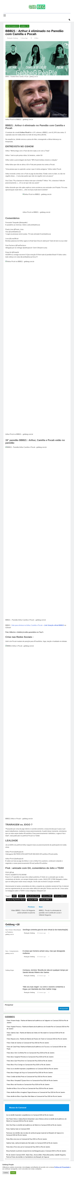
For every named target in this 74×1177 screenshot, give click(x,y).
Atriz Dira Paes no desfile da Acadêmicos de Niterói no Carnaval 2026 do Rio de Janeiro (33, 1125)
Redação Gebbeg (12, 38)
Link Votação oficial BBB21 (54, 625)
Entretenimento (12, 26)
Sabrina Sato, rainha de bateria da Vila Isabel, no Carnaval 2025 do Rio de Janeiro (32, 1143)
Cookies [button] (6, 1172)
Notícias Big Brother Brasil (16, 899)
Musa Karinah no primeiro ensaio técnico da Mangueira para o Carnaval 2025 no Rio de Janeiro (36, 1151)
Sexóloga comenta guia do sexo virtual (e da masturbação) (45, 930)
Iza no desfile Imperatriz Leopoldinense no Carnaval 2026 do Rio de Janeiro (30, 1115)
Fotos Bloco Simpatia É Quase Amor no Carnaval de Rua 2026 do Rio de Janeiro (32, 1080)
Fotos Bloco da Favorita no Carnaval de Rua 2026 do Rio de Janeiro (28, 1084)
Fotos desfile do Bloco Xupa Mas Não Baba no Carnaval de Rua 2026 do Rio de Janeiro (34, 1096)
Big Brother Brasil (33, 896)
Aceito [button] (13, 1172)
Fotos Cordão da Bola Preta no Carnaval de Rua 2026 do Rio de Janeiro (29, 1076)
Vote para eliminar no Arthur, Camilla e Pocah (26, 625)
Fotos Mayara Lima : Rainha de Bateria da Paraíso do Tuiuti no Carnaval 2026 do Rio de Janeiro (37, 1039)
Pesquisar (9, 1005)
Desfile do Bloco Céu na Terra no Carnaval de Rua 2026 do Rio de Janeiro (30, 1088)
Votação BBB (32, 899)
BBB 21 (21, 896)
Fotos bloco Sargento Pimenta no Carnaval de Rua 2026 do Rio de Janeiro (30, 1057)
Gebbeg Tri (24, 26)
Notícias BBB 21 (60, 896)
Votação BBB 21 (45, 899)
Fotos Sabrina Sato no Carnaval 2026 (18, 1129)
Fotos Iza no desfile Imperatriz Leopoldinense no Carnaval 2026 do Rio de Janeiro (32, 1068)
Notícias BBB (47, 896)
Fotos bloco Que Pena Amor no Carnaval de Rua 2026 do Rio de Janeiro (29, 1061)
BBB (14, 896)
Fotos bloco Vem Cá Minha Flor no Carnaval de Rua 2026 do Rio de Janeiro (30, 1053)
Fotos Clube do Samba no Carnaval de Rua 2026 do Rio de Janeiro (28, 1043)
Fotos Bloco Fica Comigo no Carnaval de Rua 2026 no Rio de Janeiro (28, 1064)
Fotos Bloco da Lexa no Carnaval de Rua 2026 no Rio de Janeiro (26, 1139)
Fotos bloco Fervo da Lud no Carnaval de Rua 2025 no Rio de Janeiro (28, 1147)
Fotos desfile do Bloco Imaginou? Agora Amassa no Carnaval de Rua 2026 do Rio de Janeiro (36, 1092)
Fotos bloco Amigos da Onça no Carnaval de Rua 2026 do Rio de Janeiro (30, 1072)
